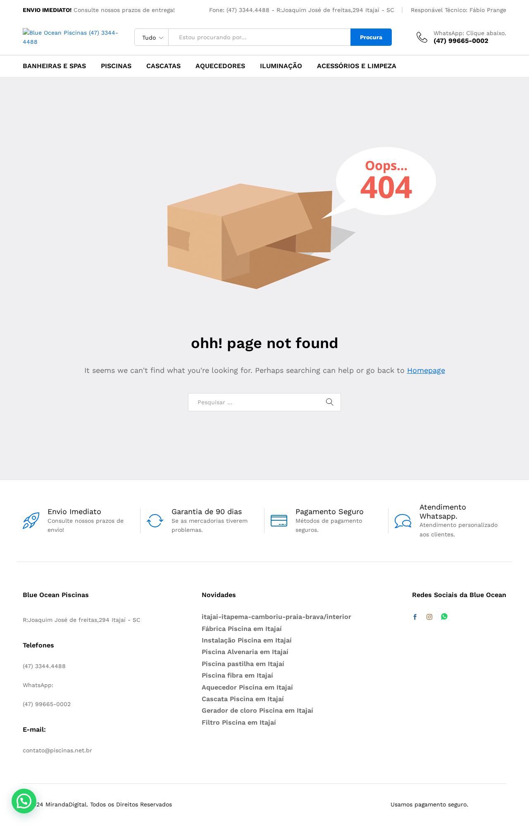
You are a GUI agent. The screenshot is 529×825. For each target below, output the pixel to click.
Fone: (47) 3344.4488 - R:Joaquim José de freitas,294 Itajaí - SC (301, 10)
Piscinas (116, 66)
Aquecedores (220, 66)
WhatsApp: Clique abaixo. (470, 33)
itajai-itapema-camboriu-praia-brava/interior (276, 617)
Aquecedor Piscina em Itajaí (247, 687)
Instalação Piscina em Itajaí (247, 640)
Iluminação (281, 66)
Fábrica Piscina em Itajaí (242, 629)
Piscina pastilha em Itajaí (243, 664)
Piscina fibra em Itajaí (237, 675)
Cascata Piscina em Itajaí (243, 699)
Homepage (426, 370)
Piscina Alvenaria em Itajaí (245, 652)
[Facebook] (415, 617)
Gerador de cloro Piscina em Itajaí (257, 710)
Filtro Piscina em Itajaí (239, 722)
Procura (371, 37)
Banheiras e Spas (54, 66)
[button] (24, 801)
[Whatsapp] (444, 617)
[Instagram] (429, 617)
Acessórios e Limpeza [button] (356, 66)
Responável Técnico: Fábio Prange (458, 10)
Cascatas (163, 66)
